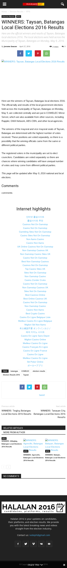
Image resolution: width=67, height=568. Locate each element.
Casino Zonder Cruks (35, 280)
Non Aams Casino (35, 239)
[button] (62, 4)
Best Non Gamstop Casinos (35, 261)
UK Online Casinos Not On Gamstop (35, 246)
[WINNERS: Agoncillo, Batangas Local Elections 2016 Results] (33, 446)
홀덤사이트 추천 (35, 220)
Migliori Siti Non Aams (35, 324)
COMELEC (25, 371)
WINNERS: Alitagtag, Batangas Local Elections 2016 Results (12, 444)
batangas (14, 371)
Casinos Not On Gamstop (35, 224)
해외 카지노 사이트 (35, 332)
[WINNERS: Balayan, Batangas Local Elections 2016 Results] (55, 446)
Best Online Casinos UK (35, 298)
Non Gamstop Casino (35, 276)
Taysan (26, 375)
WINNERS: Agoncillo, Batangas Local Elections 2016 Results (33, 457)
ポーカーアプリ (35, 365)
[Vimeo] (33, 544)
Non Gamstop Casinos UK (35, 250)
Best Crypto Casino (35, 313)
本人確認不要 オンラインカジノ (35, 328)
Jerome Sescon (10, 46)
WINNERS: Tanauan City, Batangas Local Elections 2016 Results (49, 414)
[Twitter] (26, 544)
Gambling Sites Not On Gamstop (35, 232)
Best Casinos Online (35, 295)
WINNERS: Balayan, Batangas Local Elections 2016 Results (55, 457)
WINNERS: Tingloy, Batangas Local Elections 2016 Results (16, 412)
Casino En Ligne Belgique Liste (35, 317)
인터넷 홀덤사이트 (35, 217)
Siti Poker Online (35, 362)
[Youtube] (49, 544)
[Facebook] (18, 544)
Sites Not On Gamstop (35, 272)
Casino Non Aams (35, 243)
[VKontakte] (41, 544)
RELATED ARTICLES (13, 428)
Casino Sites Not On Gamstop (35, 235)
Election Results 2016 (11, 375)
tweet (42, 395)
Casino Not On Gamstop (35, 228)
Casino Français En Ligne (35, 347)
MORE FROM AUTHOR (14, 432)
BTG (18, 16)
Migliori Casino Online (35, 339)
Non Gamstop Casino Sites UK (35, 254)
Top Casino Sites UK (35, 269)
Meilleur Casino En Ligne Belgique (35, 321)
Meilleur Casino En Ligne (35, 343)
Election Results (8, 16)
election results (39, 371)
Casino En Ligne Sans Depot (35, 336)
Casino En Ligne (35, 354)
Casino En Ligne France (35, 350)
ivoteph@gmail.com (39, 535)
